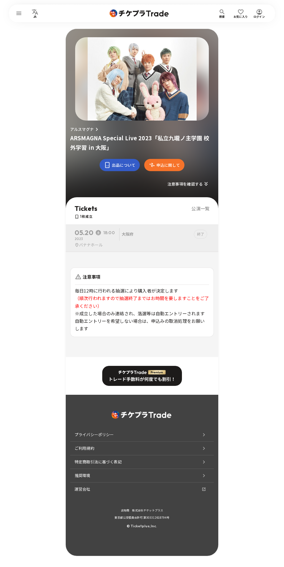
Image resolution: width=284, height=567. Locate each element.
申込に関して (168, 165)
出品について (123, 165)
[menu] (19, 13)
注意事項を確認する (185, 184)
